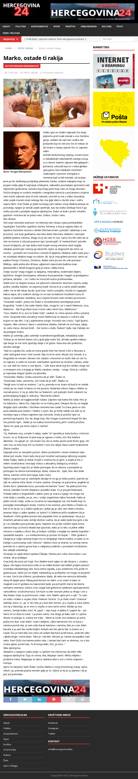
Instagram (53, 728)
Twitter (51, 733)
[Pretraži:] (118, 39)
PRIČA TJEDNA (31, 72)
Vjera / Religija (11, 33)
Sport (56, 26)
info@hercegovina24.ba (60, 749)
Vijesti (6, 26)
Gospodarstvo (39, 26)
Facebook (53, 722)
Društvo (70, 26)
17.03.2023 (13, 72)
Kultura (106, 26)
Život (120, 26)
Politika (20, 26)
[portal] (93, 11)
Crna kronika (89, 26)
